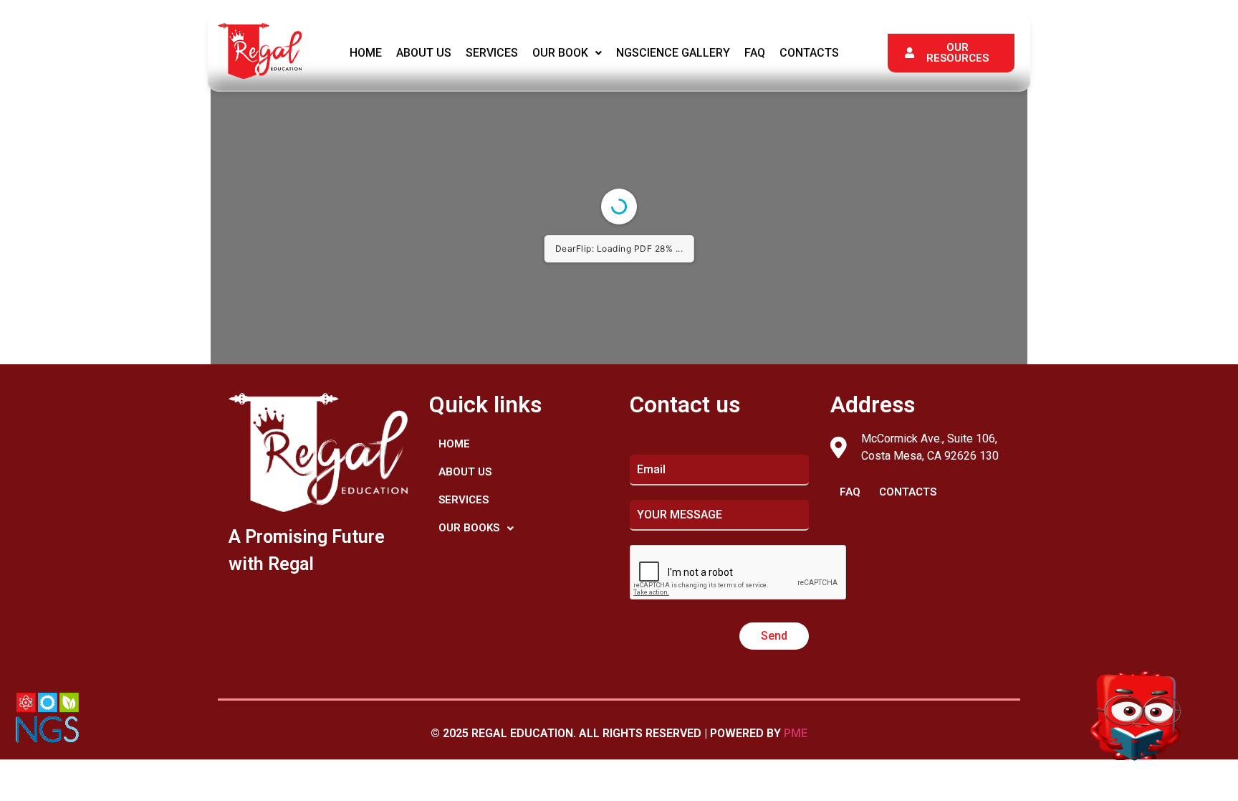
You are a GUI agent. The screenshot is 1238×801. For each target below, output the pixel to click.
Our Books (468, 527)
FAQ (754, 53)
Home (366, 53)
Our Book (560, 53)
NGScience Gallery (673, 53)
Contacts (809, 53)
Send (774, 636)
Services (492, 53)
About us (423, 53)
